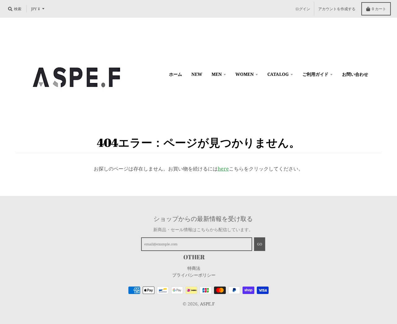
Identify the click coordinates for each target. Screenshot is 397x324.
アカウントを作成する (336, 8)
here (223, 168)
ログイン (302, 8)
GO (259, 244)
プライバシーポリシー (194, 275)
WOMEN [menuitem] (244, 74)
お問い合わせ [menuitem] (355, 74)
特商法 (193, 268)
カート (379, 8)
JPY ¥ (35, 8)
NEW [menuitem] (196, 74)
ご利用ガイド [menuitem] (315, 74)
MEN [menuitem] (217, 74)
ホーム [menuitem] (175, 74)
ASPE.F (207, 304)
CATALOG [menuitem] (278, 74)
